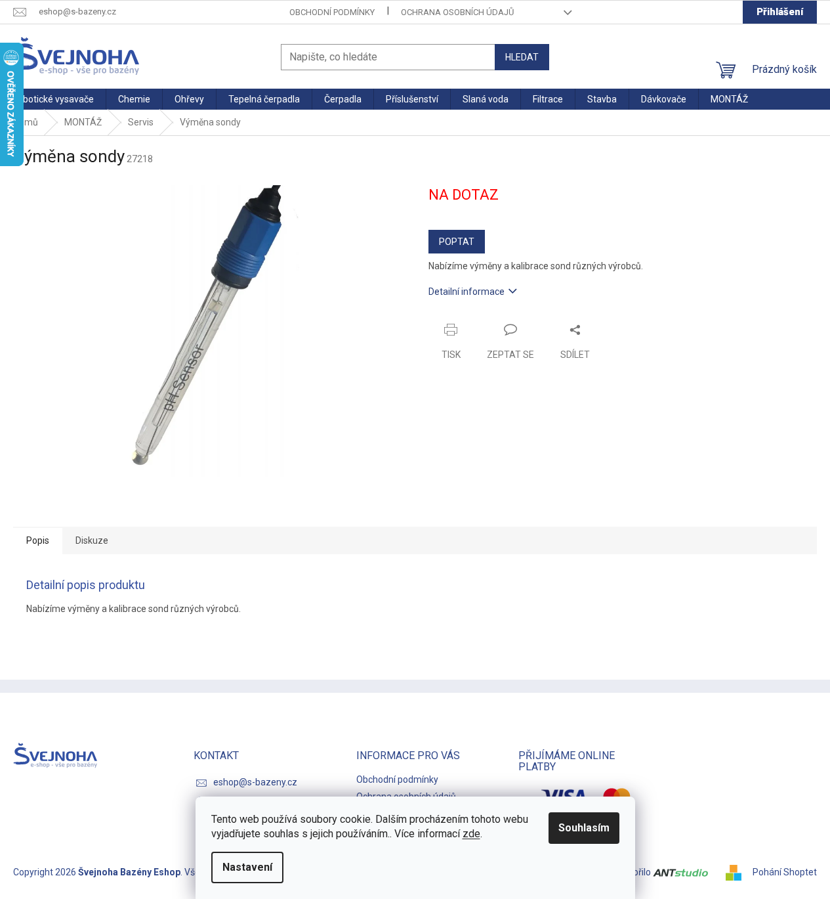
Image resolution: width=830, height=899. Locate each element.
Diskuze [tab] (91, 540)
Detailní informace (466, 291)
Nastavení (247, 867)
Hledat (522, 57)
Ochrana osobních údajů (457, 12)
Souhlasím (584, 828)
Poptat (456, 241)
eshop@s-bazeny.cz (255, 782)
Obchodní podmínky (332, 12)
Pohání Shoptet (785, 872)
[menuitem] (53, 99)
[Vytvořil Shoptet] (738, 872)
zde (471, 833)
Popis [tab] (37, 540)
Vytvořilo (634, 872)
